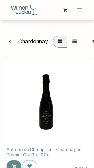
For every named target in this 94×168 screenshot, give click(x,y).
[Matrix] (60, 42)
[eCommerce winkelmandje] (65, 10)
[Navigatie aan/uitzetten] (79, 10)
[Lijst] (74, 42)
